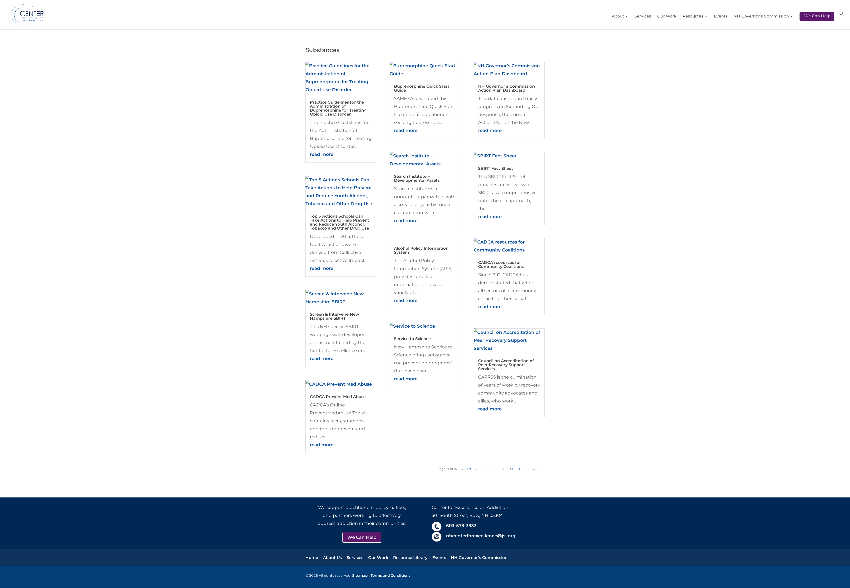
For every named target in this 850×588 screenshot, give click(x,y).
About (618, 17)
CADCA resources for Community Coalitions (501, 264)
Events (720, 17)
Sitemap (360, 575)
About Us (332, 558)
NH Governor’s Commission (761, 17)
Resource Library (410, 558)
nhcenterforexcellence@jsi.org (481, 535)
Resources (693, 17)
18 (503, 469)
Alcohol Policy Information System (421, 250)
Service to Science (412, 338)
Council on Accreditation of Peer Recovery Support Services (506, 364)
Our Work (666, 17)
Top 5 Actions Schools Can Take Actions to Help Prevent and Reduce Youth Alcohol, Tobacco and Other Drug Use (339, 222)
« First (466, 469)
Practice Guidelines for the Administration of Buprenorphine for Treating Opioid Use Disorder (338, 108)
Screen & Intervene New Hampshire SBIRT (334, 316)
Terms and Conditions (390, 575)
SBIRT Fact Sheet (495, 168)
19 (511, 469)
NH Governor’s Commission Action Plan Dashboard (506, 88)
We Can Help (817, 16)
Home (311, 558)
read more (321, 154)
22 (534, 469)
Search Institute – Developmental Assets (417, 178)
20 (519, 469)
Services (643, 17)
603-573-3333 (461, 525)
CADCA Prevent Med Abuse (338, 396)
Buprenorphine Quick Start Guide (421, 88)
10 (489, 469)
